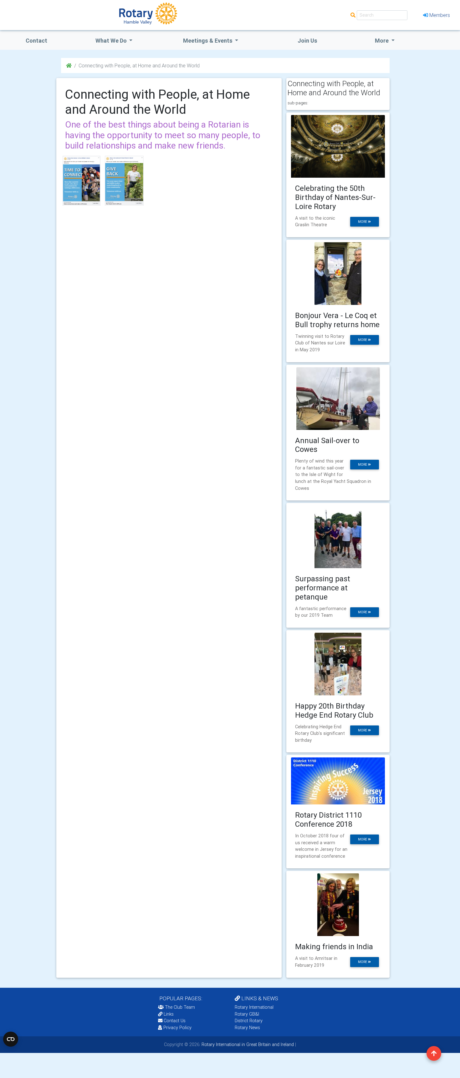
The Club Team (180, 1007)
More (382, 40)
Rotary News (247, 1027)
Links (169, 1014)
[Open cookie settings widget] (10, 1039)
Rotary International (254, 1007)
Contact (36, 40)
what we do (111, 40)
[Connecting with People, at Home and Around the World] (81, 181)
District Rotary (249, 1020)
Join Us (307, 40)
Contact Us (174, 1020)
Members (439, 15)
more (363, 222)
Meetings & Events (208, 40)
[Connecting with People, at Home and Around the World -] (124, 181)
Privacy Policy (177, 1027)
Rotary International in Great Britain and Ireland (247, 1044)
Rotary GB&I (247, 1014)
